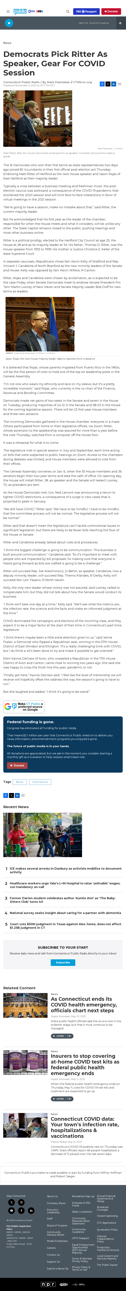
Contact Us (53, 1255)
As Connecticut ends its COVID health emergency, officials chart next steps (84, 1005)
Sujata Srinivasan (60, 1016)
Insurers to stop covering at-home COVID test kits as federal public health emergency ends (85, 1064)
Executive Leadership (53, 1211)
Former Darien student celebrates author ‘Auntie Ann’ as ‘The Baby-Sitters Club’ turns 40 (63, 900)
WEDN (18, 1232)
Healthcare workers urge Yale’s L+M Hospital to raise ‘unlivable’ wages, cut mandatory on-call (65, 885)
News (7, 43)
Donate (112, 11)
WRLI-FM (12, 1241)
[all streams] (121, 23)
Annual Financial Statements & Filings (106, 1199)
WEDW (26, 1232)
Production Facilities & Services (108, 1249)
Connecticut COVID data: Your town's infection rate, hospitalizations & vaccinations (85, 1127)
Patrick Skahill (59, 1141)
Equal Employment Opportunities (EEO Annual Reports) (83, 1249)
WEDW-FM (12, 1238)
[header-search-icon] (68, 11)
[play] (9, 23)
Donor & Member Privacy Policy (82, 1260)
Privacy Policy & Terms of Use (81, 1268)
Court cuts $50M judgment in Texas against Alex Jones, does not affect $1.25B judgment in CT (65, 926)
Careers (51, 1248)
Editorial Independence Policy (105, 1239)
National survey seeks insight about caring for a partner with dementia (65, 913)
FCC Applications (106, 1223)
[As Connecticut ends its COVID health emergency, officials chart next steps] (25, 1005)
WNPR (22, 1238)
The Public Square (107, 1265)
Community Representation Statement (81, 1221)
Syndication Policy (107, 1230)
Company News (56, 1203)
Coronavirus (40, 782)
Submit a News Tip (57, 1268)
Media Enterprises (57, 1241)
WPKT (30, 1238)
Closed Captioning (107, 1216)
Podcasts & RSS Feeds (81, 1204)
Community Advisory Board (55, 1233)
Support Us (53, 1262)
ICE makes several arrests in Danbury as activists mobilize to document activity (66, 870)
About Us (52, 1196)
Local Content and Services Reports (107, 1257)
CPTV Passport (80, 1238)
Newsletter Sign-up (83, 1196)
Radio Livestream (82, 1212)
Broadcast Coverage (103, 1208)
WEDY (10, 1235)
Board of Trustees (57, 1225)
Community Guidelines (79, 1230)
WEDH (10, 1232)
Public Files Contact (16, 1244)
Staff (49, 1219)
